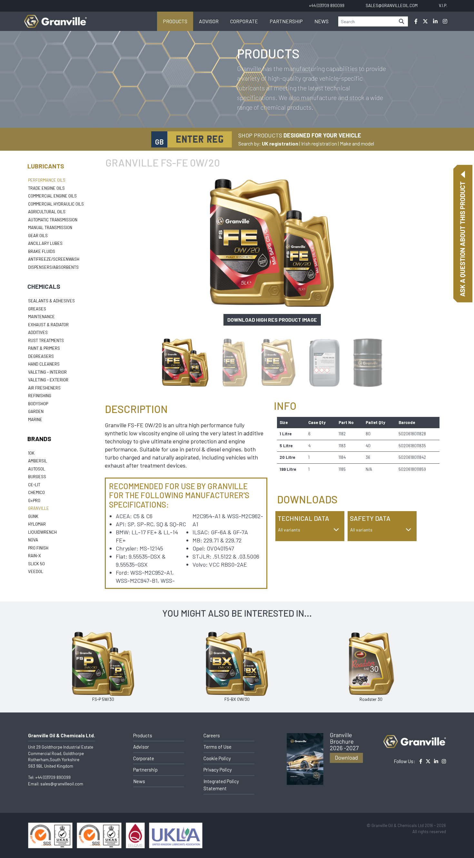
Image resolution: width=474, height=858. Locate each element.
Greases (37, 308)
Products (175, 21)
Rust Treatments (46, 340)
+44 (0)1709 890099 (53, 777)
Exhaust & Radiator (48, 324)
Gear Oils (38, 235)
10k (31, 453)
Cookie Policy (217, 758)
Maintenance (41, 316)
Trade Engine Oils (46, 188)
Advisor (209, 21)
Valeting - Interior (47, 372)
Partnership (286, 21)
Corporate (244, 21)
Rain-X (34, 555)
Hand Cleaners (44, 364)
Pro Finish (38, 547)
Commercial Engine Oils (52, 195)
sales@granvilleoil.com (61, 783)
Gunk (33, 516)
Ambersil (37, 460)
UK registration (280, 143)
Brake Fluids (41, 251)
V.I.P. (443, 5)
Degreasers (41, 356)
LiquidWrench (42, 532)
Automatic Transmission (52, 219)
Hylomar (37, 524)
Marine (35, 419)
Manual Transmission (50, 227)
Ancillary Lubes (45, 243)
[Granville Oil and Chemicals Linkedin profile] (435, 21)
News (321, 21)
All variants (289, 529)
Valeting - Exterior (48, 379)
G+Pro (34, 500)
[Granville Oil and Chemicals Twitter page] (425, 21)
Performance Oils (46, 180)
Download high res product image (272, 320)
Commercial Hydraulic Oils (56, 204)
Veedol (35, 571)
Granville (38, 508)
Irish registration (319, 143)
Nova (33, 539)
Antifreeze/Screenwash (53, 259)
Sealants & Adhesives (51, 300)
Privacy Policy (217, 769)
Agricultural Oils (46, 211)
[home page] (55, 18)
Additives (38, 332)
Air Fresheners (44, 387)
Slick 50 (36, 563)
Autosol (36, 468)
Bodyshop (38, 403)
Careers (211, 735)
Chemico (36, 492)
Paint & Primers (44, 348)
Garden (36, 411)
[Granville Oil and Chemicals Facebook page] (416, 21)
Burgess (37, 476)
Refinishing (39, 395)
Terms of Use (217, 747)
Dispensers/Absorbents (53, 267)
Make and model (357, 143)
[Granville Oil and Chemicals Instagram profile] (445, 21)
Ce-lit (34, 484)
